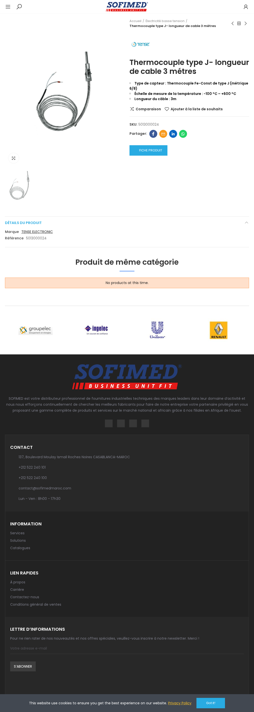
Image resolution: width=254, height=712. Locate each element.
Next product (245, 23)
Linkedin (173, 134)
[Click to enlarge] (14, 158)
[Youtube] (145, 423)
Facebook (153, 134)
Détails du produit (23, 222)
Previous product (233, 23)
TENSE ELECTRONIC (37, 231)
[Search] (19, 6)
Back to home (239, 23)
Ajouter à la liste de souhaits (197, 109)
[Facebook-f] (109, 423)
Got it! (210, 703)
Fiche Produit (150, 150)
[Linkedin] (133, 423)
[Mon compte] (243, 6)
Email (163, 134)
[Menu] (10, 6)
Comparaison (148, 109)
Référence (14, 238)
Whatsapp (183, 134)
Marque (12, 231)
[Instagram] (121, 423)
